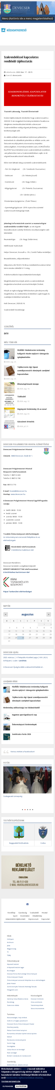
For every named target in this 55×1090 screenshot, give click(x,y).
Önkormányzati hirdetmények (24, 724)
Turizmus (11, 1014)
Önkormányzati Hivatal (15, 977)
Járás (8, 946)
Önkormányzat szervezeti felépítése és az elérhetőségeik (26, 980)
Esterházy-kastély (12, 1027)
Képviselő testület (13, 964)
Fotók (6, 762)
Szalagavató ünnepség (12, 796)
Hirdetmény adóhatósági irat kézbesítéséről (21, 707)
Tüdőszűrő (21, 396)
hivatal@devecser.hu (18, 491)
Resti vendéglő (12, 1053)
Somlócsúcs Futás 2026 (21, 734)
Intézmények (12, 995)
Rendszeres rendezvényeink (16, 1040)
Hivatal (44, 912)
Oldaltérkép (37, 916)
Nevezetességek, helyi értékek (17, 1018)
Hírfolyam (10, 939)
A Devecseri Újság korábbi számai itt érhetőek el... (23, 667)
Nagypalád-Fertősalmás (19, 843)
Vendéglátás (11, 1046)
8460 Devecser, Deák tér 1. (22, 456)
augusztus (27, 614)
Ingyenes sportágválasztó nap (24, 714)
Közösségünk (36, 995)
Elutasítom (21, 1086)
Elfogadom (8, 1086)
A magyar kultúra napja (12, 805)
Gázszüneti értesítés (25, 421)
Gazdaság (22, 912)
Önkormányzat (13, 961)
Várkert (9, 1037)
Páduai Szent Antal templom (17, 1030)
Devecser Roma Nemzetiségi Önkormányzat (22, 974)
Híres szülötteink (36, 1002)
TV (8, 952)
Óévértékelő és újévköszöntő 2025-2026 (19, 802)
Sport (15, 916)
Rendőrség (10, 1002)
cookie (24, 1068)
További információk (10, 1082)
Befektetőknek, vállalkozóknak (17, 1065)
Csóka (43, 843)
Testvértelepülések (37, 1005)
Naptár (6, 605)
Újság (9, 955)
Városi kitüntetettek (37, 1008)
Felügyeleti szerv (12, 990)
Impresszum (33, 919)
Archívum (10, 942)
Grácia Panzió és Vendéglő (16, 1050)
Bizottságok (11, 971)
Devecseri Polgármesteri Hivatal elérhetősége (26, 444)
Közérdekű (24, 916)
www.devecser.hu (18, 494)
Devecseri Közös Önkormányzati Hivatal (20, 1024)
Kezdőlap (11, 912)
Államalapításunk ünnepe (28, 384)
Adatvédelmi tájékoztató (15, 919)
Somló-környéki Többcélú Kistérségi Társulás (22, 987)
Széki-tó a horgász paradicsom (17, 1021)
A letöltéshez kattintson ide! (22, 550)
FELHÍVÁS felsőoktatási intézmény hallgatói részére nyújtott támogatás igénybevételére (33, 353)
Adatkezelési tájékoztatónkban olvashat (24, 1077)
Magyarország (11, 949)
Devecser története (37, 999)
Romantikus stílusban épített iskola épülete (22, 1034)
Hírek (9, 936)
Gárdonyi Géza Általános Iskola (17, 999)
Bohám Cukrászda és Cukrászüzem (19, 1056)
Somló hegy (11, 1043)
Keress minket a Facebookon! (23, 751)
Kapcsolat (46, 919)
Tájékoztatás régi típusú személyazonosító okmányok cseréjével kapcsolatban (33, 370)
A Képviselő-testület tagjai (15, 967)
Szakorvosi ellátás (13, 1005)
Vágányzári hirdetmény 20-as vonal (32, 409)
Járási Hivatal (11, 983)
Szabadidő (34, 912)
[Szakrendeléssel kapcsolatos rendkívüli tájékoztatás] (27, 104)
